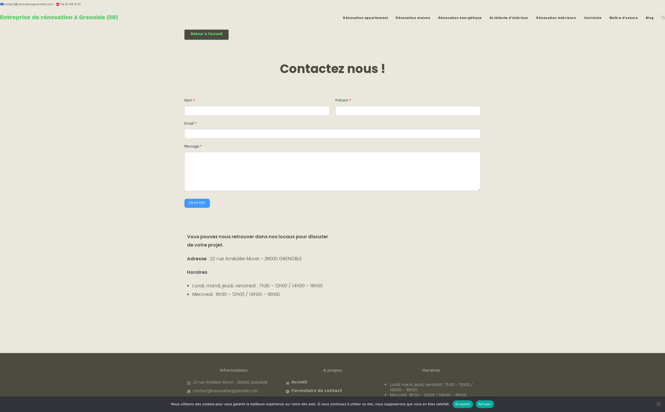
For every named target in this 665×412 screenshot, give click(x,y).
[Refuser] (658, 404)
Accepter (462, 404)
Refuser (484, 404)
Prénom (343, 101)
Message (193, 147)
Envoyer (197, 203)
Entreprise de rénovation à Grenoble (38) (59, 18)
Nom (189, 101)
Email (190, 124)
